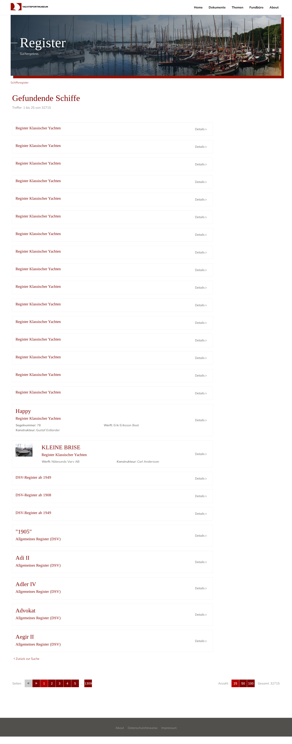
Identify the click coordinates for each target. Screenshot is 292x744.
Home (198, 7)
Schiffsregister (20, 82)
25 (235, 683)
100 (251, 683)
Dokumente (217, 7)
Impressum (169, 728)
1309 (88, 683)
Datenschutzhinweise (142, 728)
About (274, 7)
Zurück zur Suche (27, 659)
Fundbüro (256, 7)
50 (243, 683)
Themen (237, 7)
